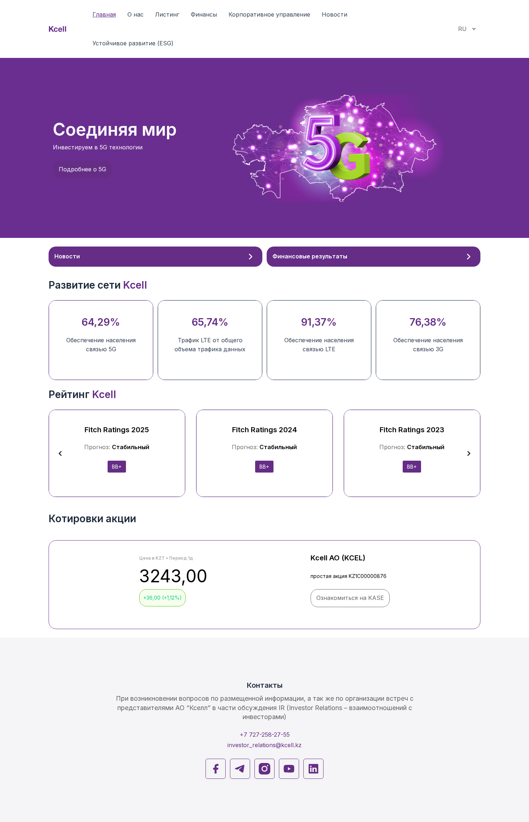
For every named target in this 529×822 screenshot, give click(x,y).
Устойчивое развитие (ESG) (132, 43)
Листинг (167, 14)
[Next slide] (469, 453)
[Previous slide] (60, 453)
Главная (104, 14)
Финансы (204, 14)
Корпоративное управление (269, 14)
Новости (334, 14)
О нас (135, 14)
